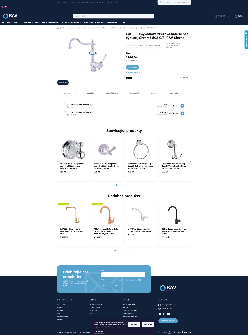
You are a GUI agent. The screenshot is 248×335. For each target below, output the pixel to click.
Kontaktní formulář (168, 320)
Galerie (91, 2)
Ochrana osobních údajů (130, 316)
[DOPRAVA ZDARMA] (73, 215)
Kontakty (112, 2)
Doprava (125, 307)
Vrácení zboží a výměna (130, 310)
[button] (116, 185)
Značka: (172, 45)
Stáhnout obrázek (63, 82)
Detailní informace (132, 72)
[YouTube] (168, 313)
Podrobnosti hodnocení (154, 45)
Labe (171, 47)
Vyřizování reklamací (129, 313)
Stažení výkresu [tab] (112, 93)
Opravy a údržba (95, 307)
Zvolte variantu (132, 67)
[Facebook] (159, 313)
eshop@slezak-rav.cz (168, 305)
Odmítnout (134, 324)
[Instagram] (163, 313)
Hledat (151, 16)
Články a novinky (62, 2)
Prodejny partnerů (101, 2)
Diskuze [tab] (154, 93)
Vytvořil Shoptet (162, 332)
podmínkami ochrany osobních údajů (130, 280)
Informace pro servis (96, 304)
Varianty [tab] (66, 93)
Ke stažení (83, 2)
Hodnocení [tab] (134, 93)
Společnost (73, 2)
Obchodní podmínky (129, 304)
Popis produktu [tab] (88, 93)
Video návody (94, 310)
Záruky (92, 313)
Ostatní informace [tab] (176, 93)
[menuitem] (7, 22)
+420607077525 (167, 308)
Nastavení (99, 331)
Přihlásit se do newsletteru (111, 286)
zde (119, 327)
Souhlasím (148, 324)
